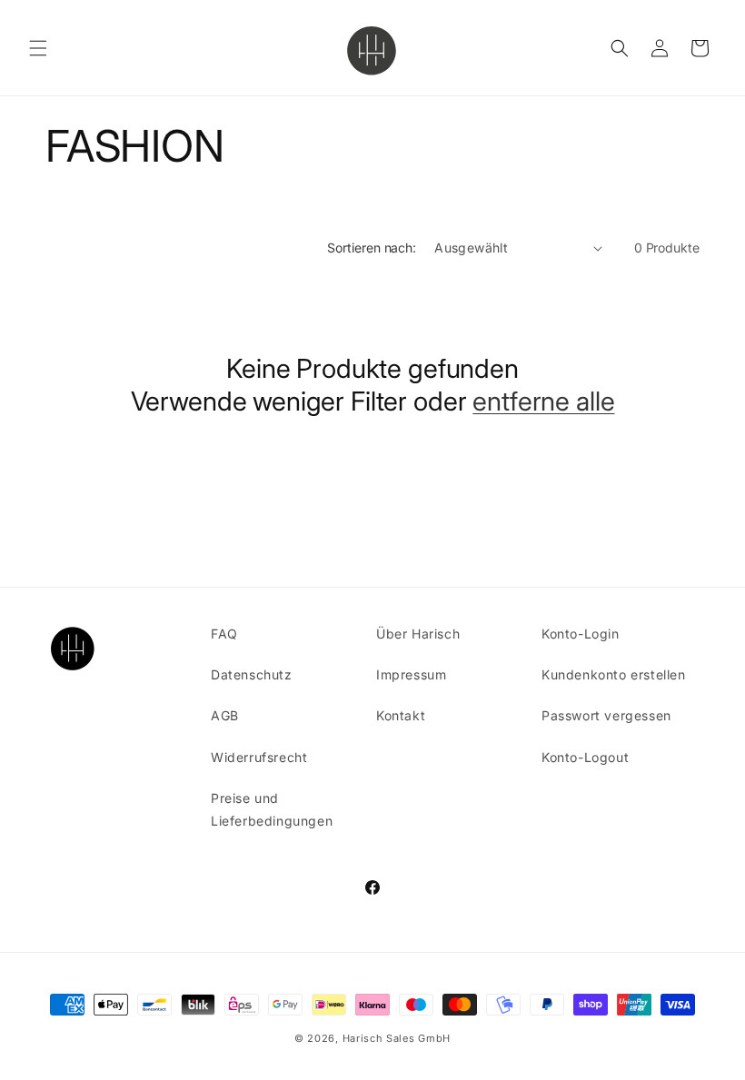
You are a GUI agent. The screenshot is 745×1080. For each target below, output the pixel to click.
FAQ (224, 633)
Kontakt (400, 715)
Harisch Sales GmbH (397, 1038)
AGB (225, 715)
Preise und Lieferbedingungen (272, 809)
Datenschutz (252, 674)
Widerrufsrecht (259, 757)
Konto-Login (580, 633)
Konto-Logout (585, 757)
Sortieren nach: (371, 247)
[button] (38, 48)
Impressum (411, 674)
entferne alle (543, 401)
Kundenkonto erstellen (613, 674)
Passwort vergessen (606, 715)
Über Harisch (418, 633)
